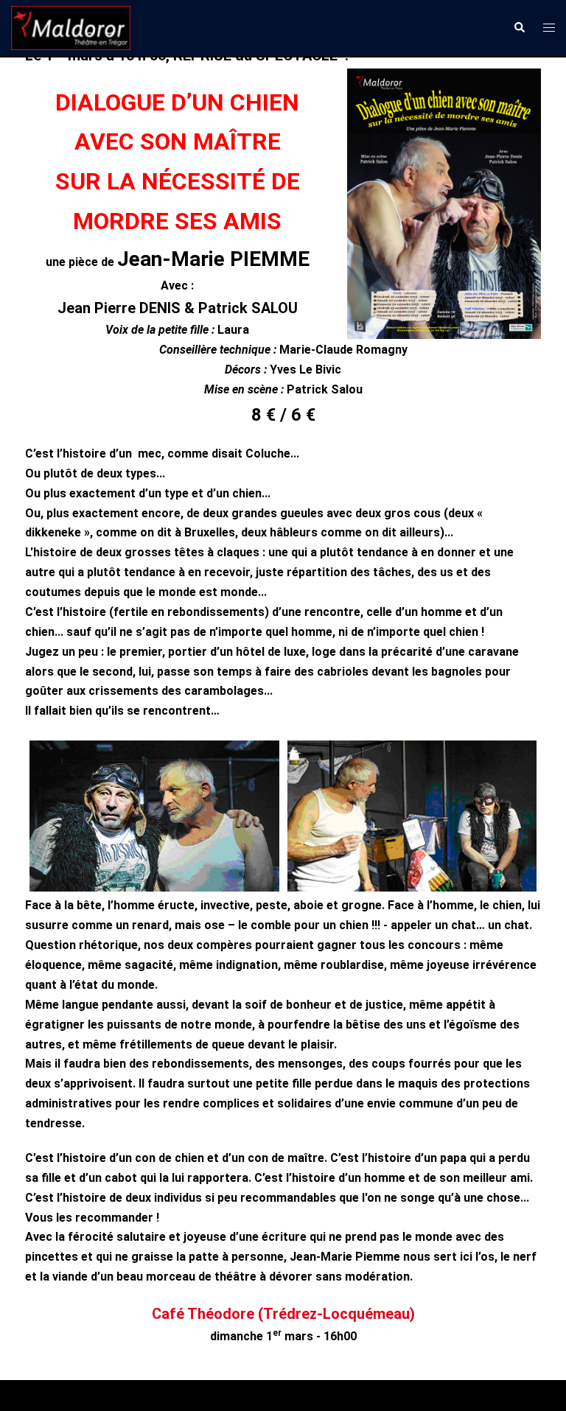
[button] (519, 28)
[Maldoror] (70, 27)
